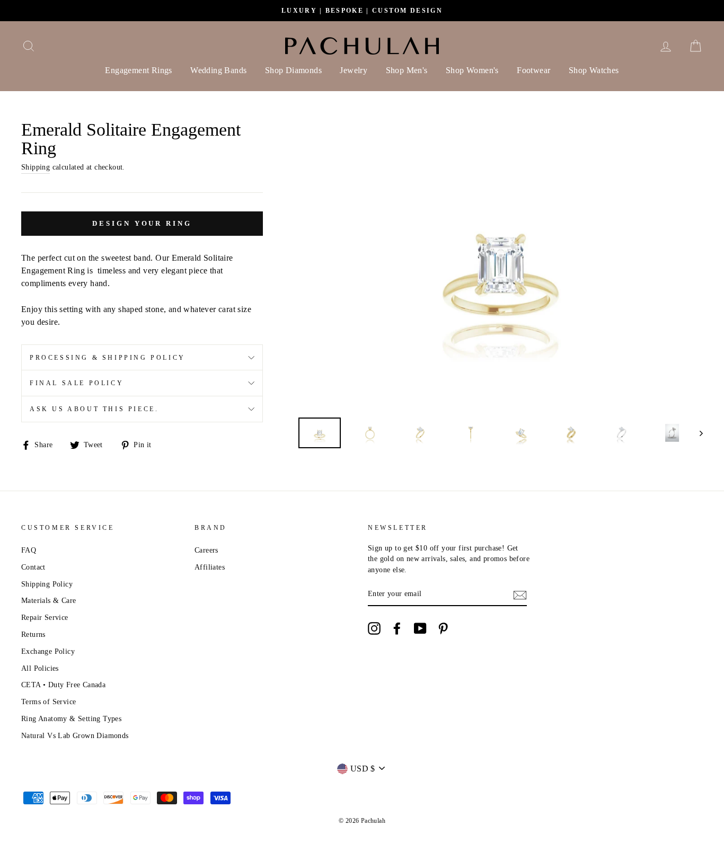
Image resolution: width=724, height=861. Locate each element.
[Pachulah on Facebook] (397, 628)
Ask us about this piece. (94, 409)
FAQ (28, 550)
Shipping (35, 167)
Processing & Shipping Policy (108, 357)
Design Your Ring (141, 223)
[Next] (696, 433)
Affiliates (210, 567)
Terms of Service (48, 702)
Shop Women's (472, 70)
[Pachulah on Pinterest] (443, 628)
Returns (33, 634)
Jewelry (353, 70)
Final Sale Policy (76, 383)
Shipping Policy (47, 584)
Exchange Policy (48, 651)
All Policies (40, 668)
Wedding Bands (218, 70)
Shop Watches (594, 70)
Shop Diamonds (293, 70)
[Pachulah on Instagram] (374, 628)
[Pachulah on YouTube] (420, 628)
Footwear (533, 70)
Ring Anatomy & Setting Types (71, 719)
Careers (206, 550)
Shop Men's (407, 70)
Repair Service (44, 618)
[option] (362, 10)
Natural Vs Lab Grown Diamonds (75, 736)
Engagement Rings (138, 70)
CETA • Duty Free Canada (63, 685)
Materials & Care (48, 601)
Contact (33, 567)
